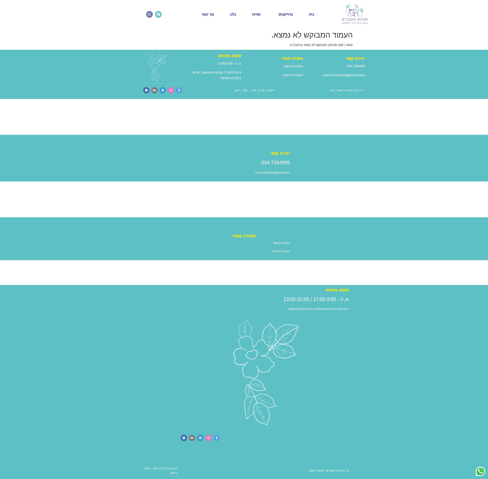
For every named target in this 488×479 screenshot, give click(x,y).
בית (311, 14)
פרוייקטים (286, 14)
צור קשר (207, 14)
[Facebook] (158, 14)
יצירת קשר (355, 58)
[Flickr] (146, 90)
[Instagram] (149, 14)
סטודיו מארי (292, 58)
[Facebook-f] (179, 90)
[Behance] (154, 90)
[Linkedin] (163, 90)
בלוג (233, 14)
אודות (256, 14)
